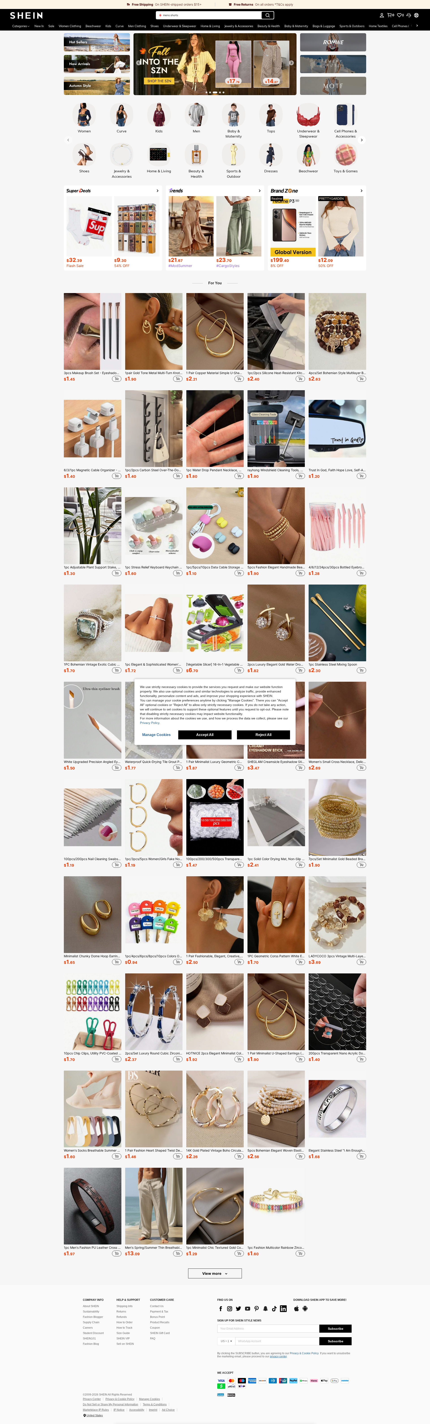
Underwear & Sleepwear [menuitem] (179, 26)
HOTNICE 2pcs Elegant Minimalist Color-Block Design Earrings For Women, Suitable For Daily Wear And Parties (215, 1053)
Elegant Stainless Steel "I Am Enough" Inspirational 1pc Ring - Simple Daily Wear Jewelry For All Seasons (337, 1150)
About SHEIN (91, 1306)
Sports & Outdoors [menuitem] (352, 26)
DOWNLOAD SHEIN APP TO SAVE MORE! (319, 1300)
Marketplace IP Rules (96, 1409)
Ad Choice (168, 1409)
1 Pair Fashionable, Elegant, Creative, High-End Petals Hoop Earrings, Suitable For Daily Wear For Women (215, 956)
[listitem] (92, 338)
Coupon (155, 1327)
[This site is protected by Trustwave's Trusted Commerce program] (220, 1394)
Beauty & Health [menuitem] (269, 26)
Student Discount (93, 1333)
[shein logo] (26, 15)
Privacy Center (92, 1399)
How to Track (124, 1327)
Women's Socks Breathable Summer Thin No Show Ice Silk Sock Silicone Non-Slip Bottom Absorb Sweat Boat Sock (92, 1150)
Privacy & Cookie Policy (304, 1353)
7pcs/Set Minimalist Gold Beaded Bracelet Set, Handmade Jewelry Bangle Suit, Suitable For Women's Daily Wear (337, 859)
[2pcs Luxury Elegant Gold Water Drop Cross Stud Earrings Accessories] (276, 623)
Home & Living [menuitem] (210, 26)
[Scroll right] (417, 26)
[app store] (296, 1310)
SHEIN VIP (123, 1338)
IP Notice (119, 1409)
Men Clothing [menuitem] (137, 26)
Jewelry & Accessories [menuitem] (238, 26)
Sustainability (91, 1311)
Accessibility (136, 1409)
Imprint (153, 1409)
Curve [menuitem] (120, 26)
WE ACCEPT (225, 1372)
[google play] (305, 1310)
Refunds (121, 1317)
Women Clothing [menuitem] (70, 26)
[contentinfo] (284, 1383)
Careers (88, 1327)
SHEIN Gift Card (160, 1333)
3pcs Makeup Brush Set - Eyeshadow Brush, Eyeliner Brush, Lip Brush (92, 373)
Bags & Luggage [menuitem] (324, 26)
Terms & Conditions (155, 1404)
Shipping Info (124, 1306)
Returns (121, 1311)
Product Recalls (159, 1322)
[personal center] (382, 15)
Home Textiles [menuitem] (378, 26)
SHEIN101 (89, 1338)
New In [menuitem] (39, 26)
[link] (107, 4)
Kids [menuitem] (108, 26)
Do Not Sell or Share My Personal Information (110, 1404)
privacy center (278, 1356)
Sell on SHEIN (125, 1343)
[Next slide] (291, 63)
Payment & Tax (159, 1311)
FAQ (152, 1338)
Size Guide (123, 1333)
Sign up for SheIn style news (239, 1320)
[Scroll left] (411, 26)
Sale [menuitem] (51, 26)
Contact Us (156, 1306)
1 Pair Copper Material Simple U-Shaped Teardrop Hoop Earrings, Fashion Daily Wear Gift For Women (215, 373)
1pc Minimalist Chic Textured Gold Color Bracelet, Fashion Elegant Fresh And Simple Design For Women (215, 1247)
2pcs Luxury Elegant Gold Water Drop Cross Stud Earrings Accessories (276, 664)
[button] (408, 15)
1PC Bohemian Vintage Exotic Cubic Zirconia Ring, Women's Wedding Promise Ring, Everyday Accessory (92, 664)
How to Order (124, 1322)
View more (212, 1273)
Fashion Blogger (93, 1317)
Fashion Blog (91, 1343)
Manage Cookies (149, 1399)
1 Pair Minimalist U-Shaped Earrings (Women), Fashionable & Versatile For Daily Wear (276, 1053)
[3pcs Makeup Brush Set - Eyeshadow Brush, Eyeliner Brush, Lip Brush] (92, 331)
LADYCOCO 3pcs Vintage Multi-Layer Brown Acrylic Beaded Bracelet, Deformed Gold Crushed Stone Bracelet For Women (337, 956)
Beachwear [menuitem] (93, 26)
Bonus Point (157, 1317)
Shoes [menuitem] (154, 26)
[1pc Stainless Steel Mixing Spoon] (337, 623)
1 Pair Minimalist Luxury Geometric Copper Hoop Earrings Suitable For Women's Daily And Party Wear (215, 762)
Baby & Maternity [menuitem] (296, 26)
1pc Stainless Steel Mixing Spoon (333, 664)
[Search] (268, 15)
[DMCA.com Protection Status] (231, 1394)
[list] (253, 1308)
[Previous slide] (138, 63)
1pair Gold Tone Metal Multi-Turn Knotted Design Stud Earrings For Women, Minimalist (154, 373)
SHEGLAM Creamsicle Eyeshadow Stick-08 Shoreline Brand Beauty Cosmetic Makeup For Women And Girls (276, 762)
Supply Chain (91, 1322)
